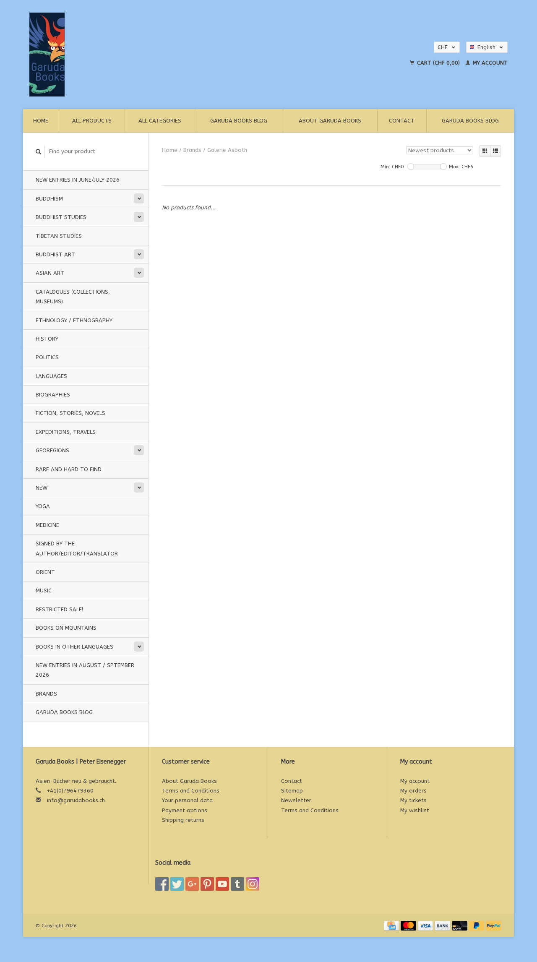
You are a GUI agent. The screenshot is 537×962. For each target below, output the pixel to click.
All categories (159, 120)
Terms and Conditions (190, 790)
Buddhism (49, 199)
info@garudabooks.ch (76, 800)
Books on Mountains (66, 628)
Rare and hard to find (69, 469)
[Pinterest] (207, 884)
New (41, 488)
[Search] (38, 152)
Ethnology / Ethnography (74, 320)
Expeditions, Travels (66, 432)
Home (40, 120)
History (47, 339)
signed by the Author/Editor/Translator (77, 548)
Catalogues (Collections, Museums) (73, 297)
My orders (413, 790)
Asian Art (50, 273)
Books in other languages (74, 647)
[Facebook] (162, 884)
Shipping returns (183, 820)
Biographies (53, 394)
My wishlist (414, 810)
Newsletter (296, 800)
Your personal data (187, 800)
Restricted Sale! (59, 609)
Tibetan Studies (59, 236)
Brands (46, 694)
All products (92, 120)
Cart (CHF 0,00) (438, 63)
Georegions (52, 450)
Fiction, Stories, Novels (70, 413)
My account (489, 63)
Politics (47, 357)
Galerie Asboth (227, 150)
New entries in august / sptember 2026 (85, 670)
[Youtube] (222, 884)
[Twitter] (177, 884)
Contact (401, 120)
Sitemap (292, 790)
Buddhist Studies (61, 217)
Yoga (43, 506)
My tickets (413, 800)
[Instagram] (252, 884)
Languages (51, 376)
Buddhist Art (55, 254)
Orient (45, 572)
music (44, 590)
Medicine (47, 525)
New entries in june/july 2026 (78, 180)
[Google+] (192, 884)
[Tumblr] (237, 884)
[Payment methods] (392, 925)
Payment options (184, 810)
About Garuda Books (330, 120)
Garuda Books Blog (238, 120)
